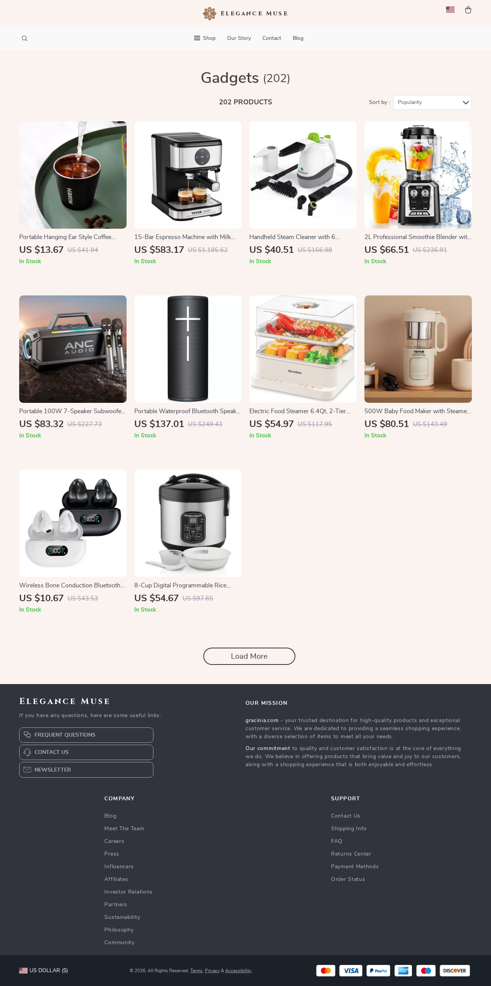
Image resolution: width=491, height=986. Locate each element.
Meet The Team (124, 828)
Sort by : (379, 102)
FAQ (337, 841)
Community (119, 942)
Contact (271, 38)
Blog (298, 38)
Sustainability (122, 917)
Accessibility (238, 970)
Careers (114, 841)
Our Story (239, 38)
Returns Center (351, 854)
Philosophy (118, 930)
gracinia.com (262, 720)
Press (111, 854)
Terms (196, 970)
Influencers (119, 866)
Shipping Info (349, 828)
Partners (115, 904)
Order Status (348, 879)
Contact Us (346, 816)
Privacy (212, 970)
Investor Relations (128, 892)
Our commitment (268, 748)
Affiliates (116, 879)
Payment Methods (355, 866)
